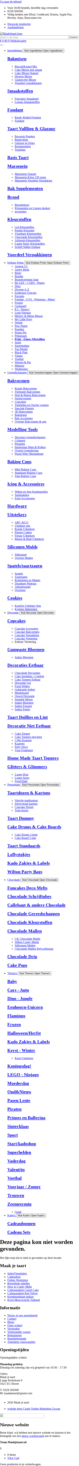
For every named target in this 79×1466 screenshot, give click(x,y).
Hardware (17, 506)
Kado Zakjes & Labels (28, 863)
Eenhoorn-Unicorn (25, 1007)
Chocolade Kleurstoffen (29, 922)
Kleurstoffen (19, 219)
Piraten (14, 1109)
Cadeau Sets (18, 1232)
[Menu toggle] (1, 45)
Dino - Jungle (20, 998)
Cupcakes (16, 620)
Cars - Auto (18, 990)
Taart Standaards (23, 845)
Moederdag (18, 1083)
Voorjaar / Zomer (24, 1186)
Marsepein (17, 166)
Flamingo (16, 1015)
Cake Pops (17, 965)
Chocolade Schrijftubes (29, 896)
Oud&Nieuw (19, 1091)
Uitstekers (16, 514)
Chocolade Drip (22, 956)
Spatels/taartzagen (24, 565)
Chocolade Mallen (24, 931)
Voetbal (14, 1178)
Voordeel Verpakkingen (29, 254)
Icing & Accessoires (25, 483)
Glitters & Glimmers (27, 766)
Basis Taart (18, 157)
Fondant (15, 109)
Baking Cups (19, 461)
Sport (12, 1135)
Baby (12, 981)
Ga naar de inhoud (10, 1)
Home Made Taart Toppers (33, 758)
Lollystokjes (18, 854)
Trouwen (15, 1195)
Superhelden (19, 1152)
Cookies (14, 598)
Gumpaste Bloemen (25, 649)
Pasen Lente (18, 1100)
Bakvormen (18, 380)
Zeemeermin (19, 1204)
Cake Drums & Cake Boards (34, 826)
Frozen (14, 1024)
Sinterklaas (18, 1126)
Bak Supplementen (25, 188)
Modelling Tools (22, 429)
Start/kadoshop (21, 1143)
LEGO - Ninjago (23, 1074)
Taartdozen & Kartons (28, 792)
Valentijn (16, 1169)
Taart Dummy (20, 818)
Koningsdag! (19, 1066)
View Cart (13, 1458)
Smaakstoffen (20, 90)
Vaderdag (16, 1161)
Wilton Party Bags (24, 871)
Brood (13, 197)
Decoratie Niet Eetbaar (29, 725)
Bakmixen (16, 58)
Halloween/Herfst (24, 1033)
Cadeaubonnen (21, 1223)
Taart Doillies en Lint (27, 717)
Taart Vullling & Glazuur (31, 128)
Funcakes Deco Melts (27, 888)
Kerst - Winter (21, 1050)
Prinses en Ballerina (26, 1117)
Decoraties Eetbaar (25, 665)
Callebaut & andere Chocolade (36, 905)
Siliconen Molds (22, 546)
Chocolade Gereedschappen (33, 913)
